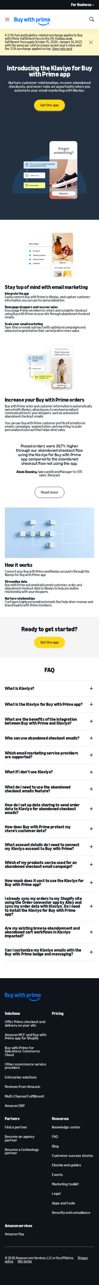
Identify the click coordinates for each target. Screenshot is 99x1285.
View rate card (62, 49)
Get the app (49, 105)
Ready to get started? (49, 629)
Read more (49, 492)
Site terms (25, 1261)
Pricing (57, 1013)
